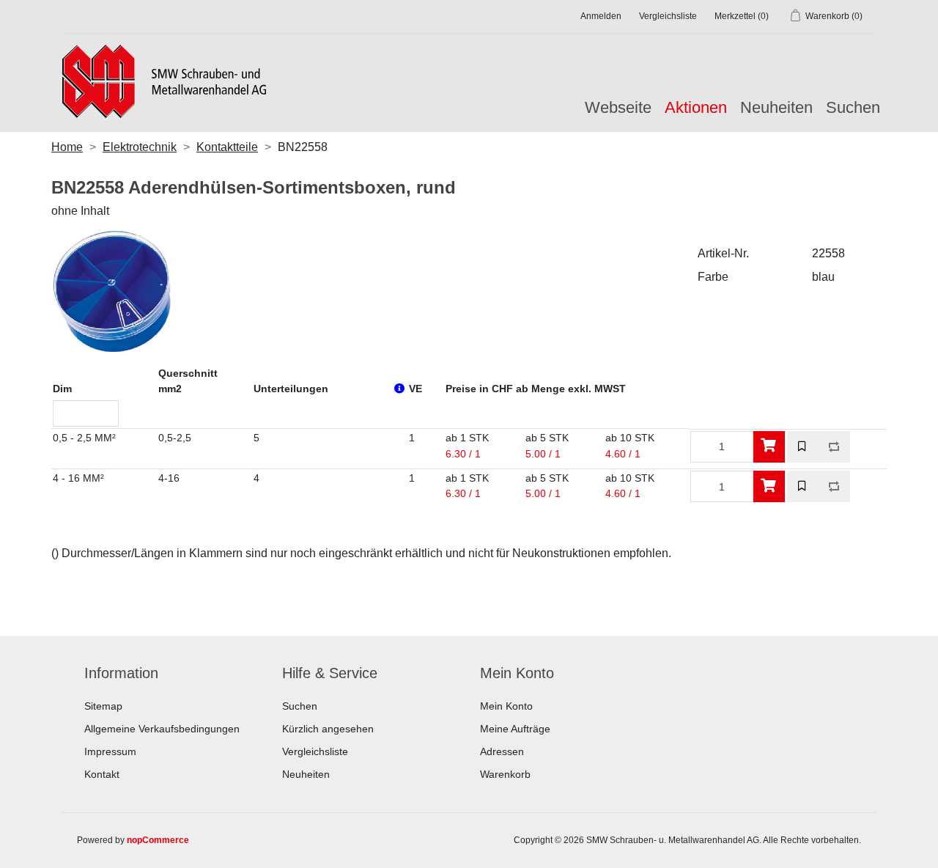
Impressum (110, 751)
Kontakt (101, 774)
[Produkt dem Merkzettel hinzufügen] (803, 447)
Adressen (502, 751)
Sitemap (103, 706)
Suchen (853, 107)
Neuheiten (776, 107)
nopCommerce (158, 840)
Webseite (618, 107)
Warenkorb (505, 774)
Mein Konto (506, 706)
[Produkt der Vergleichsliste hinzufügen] (834, 447)
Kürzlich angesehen (328, 729)
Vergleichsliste (315, 751)
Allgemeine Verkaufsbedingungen (162, 729)
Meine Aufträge (515, 729)
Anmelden (600, 16)
